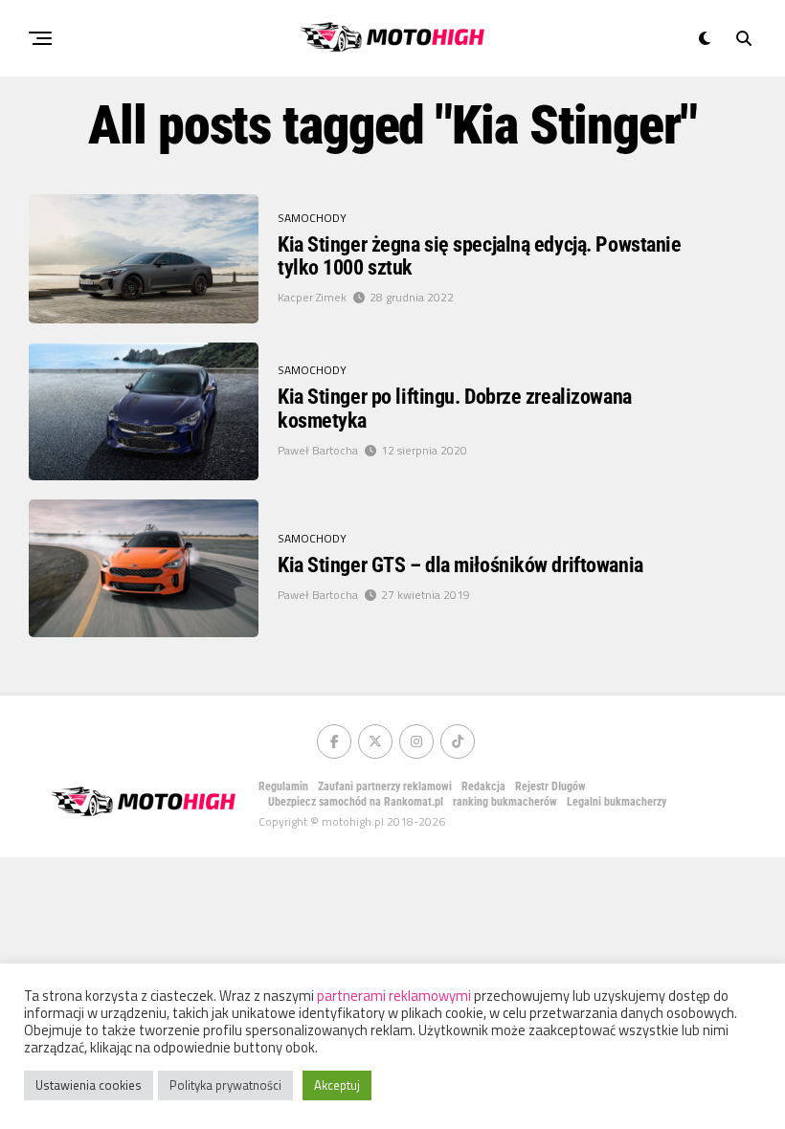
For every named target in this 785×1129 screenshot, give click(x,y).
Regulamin (283, 786)
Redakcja (483, 786)
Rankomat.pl (413, 801)
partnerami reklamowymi (394, 996)
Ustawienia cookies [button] (88, 1085)
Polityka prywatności (225, 1085)
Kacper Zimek (312, 297)
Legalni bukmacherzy (616, 801)
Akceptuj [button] (337, 1085)
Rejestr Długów (550, 786)
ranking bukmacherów (505, 801)
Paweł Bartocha (318, 450)
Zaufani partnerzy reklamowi (385, 786)
